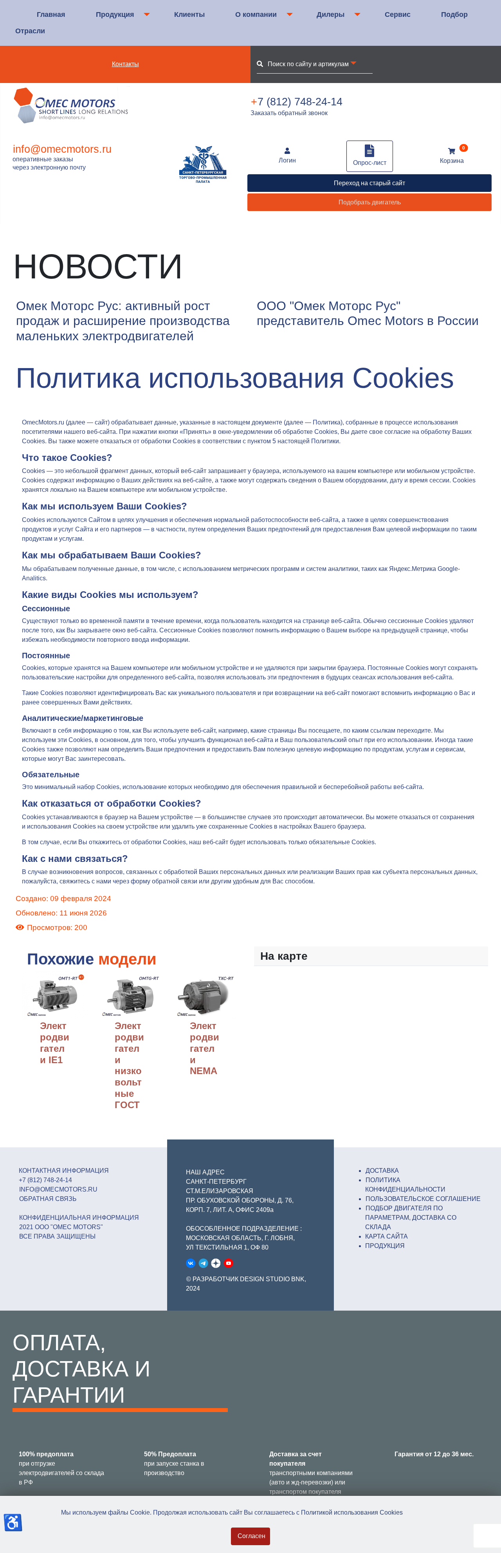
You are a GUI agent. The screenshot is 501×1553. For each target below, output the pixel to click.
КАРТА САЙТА (386, 1236)
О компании (256, 14)
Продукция (115, 14)
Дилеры (330, 14)
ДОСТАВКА (382, 1170)
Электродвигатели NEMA (204, 1048)
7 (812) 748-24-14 (296, 102)
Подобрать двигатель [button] (370, 202)
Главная (51, 14)
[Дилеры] (355, 14)
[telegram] (203, 1263)
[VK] (191, 1263)
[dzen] (216, 1263)
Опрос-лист (369, 162)
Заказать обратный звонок (289, 113)
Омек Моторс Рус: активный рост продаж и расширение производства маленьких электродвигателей (123, 321)
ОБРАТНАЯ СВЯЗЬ (48, 1198)
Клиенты (189, 14)
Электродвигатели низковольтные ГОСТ (129, 1065)
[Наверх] (487, 1538)
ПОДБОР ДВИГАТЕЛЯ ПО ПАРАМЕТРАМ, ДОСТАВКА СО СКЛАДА (410, 1217)
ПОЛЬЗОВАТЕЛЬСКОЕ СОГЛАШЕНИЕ (423, 1198)
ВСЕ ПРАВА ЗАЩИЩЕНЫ (57, 1236)
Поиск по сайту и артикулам (306, 64)
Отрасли (30, 31)
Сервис (398, 14)
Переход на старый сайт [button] (369, 183)
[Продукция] (145, 14)
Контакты (125, 64)
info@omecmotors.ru (62, 149)
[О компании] (288, 14)
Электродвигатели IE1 (54, 1042)
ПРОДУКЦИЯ (385, 1245)
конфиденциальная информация (79, 1217)
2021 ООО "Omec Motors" (61, 1227)
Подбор (454, 14)
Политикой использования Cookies (352, 1512)
